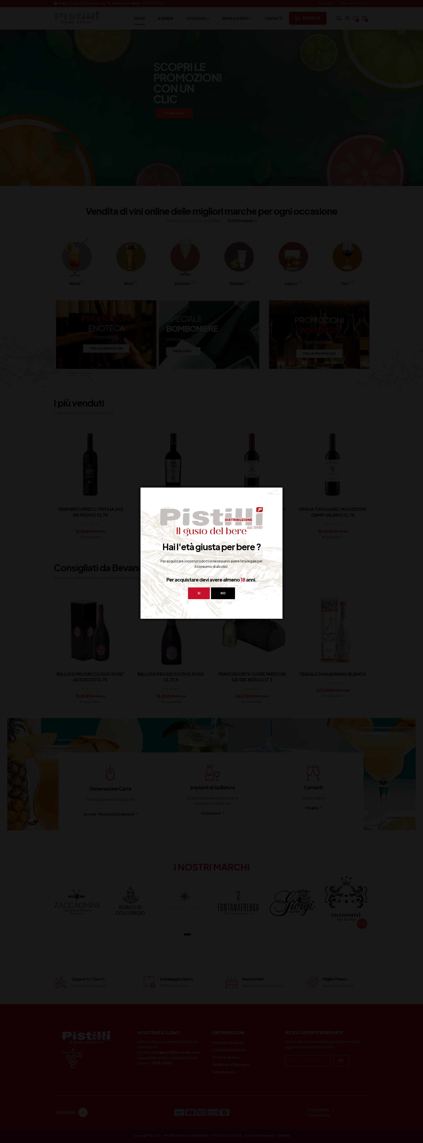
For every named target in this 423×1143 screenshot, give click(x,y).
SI (199, 593)
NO (223, 593)
